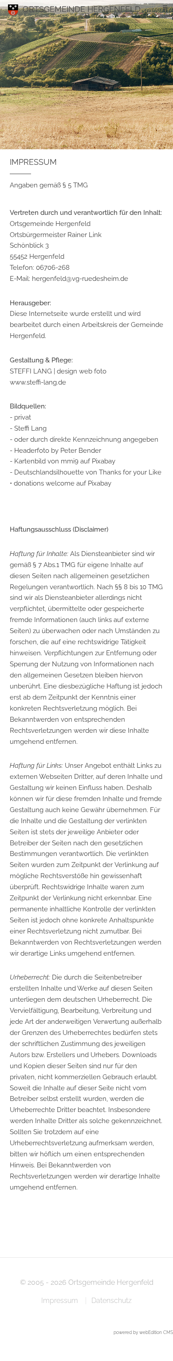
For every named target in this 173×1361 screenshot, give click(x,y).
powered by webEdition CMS (143, 1332)
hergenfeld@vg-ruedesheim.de (80, 278)
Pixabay (103, 461)
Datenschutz (111, 1300)
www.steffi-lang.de (38, 382)
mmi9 (70, 461)
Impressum (59, 1300)
